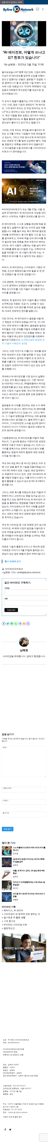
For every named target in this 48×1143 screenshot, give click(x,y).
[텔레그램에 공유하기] (20, 624)
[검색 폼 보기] (37, 9)
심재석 (15, 865)
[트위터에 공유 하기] (8, 624)
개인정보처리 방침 (10, 1052)
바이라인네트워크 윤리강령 (13, 1049)
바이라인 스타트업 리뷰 (15, 924)
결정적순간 (9, 928)
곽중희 (15, 900)
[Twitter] (10, 1129)
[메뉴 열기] (42, 9)
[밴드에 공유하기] (16, 624)
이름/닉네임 (7, 788)
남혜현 (11, 64)
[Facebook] (5, 1129)
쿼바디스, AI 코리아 (13, 910)
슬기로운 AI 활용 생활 (14, 917)
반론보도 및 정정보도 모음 (13, 1055)
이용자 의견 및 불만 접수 (12, 1117)
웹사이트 (6, 813)
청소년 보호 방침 (31, 1076)
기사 (24, 47)
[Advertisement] (24, 702)
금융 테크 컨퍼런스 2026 (12, 2)
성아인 (15, 888)
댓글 (5, 747)
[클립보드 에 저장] (28, 624)
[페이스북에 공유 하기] (4, 624)
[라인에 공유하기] (12, 624)
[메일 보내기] (24, 624)
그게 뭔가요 (9, 921)
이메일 (6, 800)
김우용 (15, 853)
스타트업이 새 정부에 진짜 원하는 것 (22, 914)
